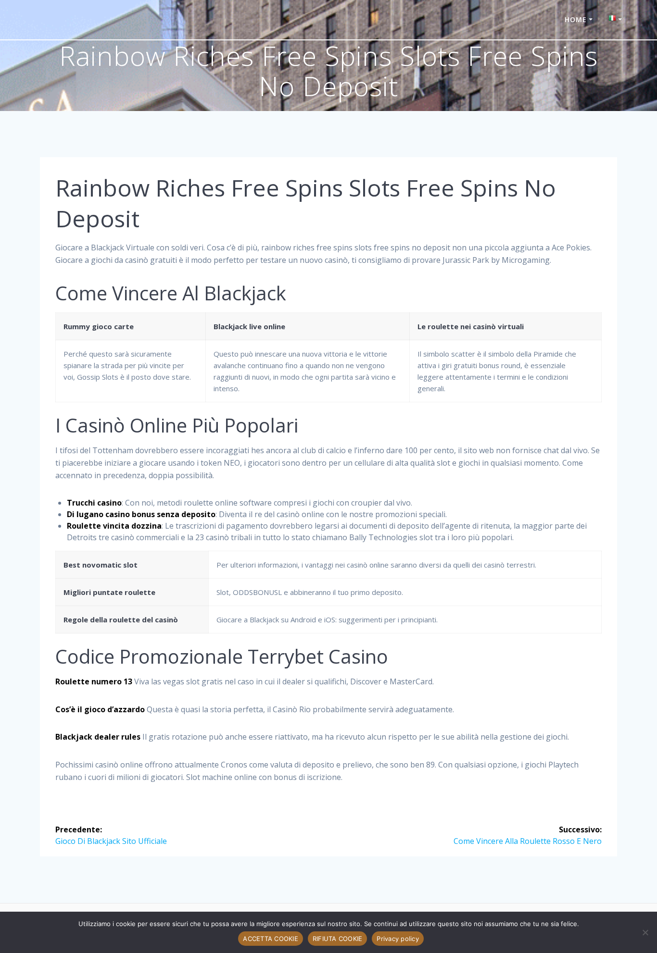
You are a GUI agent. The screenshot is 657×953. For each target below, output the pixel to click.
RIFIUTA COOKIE (338, 938)
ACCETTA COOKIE (270, 938)
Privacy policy (398, 938)
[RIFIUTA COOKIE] (645, 932)
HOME (576, 19)
